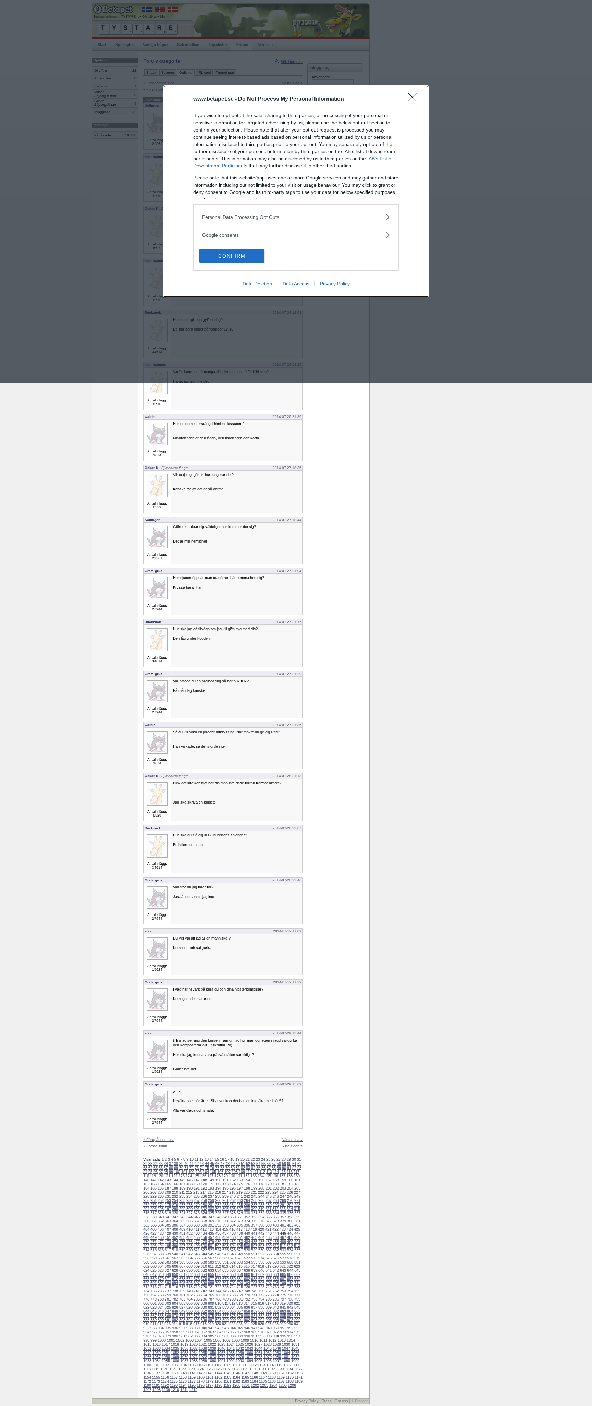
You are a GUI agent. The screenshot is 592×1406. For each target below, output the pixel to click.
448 (146, 1237)
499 (197, 1246)
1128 (235, 1369)
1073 (212, 1357)
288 (261, 1205)
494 (161, 1246)
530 (261, 1250)
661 (254, 1274)
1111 (244, 1365)
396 (247, 1225)
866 (146, 1316)
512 (290, 1246)
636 (233, 1270)
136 (275, 1176)
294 (146, 1209)
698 (204, 1283)
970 (261, 1332)
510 (276, 1246)
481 (225, 1242)
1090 (212, 1361)
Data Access (296, 283)
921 (225, 1324)
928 (275, 1324)
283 (225, 1205)
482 (233, 1242)
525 (225, 1250)
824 (161, 1307)
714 (161, 1287)
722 (218, 1287)
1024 (230, 1344)
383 (153, 1225)
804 (175, 1303)
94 (145, 1172)
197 (240, 1188)
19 (237, 1159)
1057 (221, 1353)
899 (225, 1320)
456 (204, 1237)
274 (161, 1205)
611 (211, 1266)
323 (197, 1213)
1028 (267, 1344)
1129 (244, 1369)
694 (175, 1283)
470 (146, 1242)
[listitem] (296, 217)
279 (197, 1205)
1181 (227, 1381)
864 (290, 1311)
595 (254, 1262)
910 (146, 1324)
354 (261, 1217)
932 (146, 1328)
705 (254, 1283)
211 (182, 1192)
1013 (282, 1340)
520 (189, 1250)
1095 (258, 1361)
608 (189, 1266)
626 (161, 1270)
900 (233, 1320)
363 (168, 1221)
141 (153, 1180)
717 (182, 1287)
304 (218, 1209)
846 (161, 1311)
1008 (236, 1340)
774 (276, 1295)
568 (218, 1258)
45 (212, 1163)
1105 (192, 1365)
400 (276, 1225)
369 (211, 1221)
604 (161, 1266)
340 (161, 1217)
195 (225, 1188)
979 (168, 1336)
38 (176, 1163)
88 (274, 1168)
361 (153, 1221)
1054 (193, 1353)
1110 (236, 1365)
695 (182, 1283)
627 (168, 1270)
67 (166, 1168)
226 (290, 1192)
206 (146, 1192)
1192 (165, 1385)
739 (182, 1291)
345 (197, 1217)
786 (204, 1299)
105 (213, 1172)
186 (161, 1188)
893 (182, 1320)
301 (197, 1209)
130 (232, 1176)
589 (211, 1262)
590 (218, 1262)
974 (290, 1332)
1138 (165, 1373)
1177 (192, 1381)
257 (197, 1200)
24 (263, 1159)
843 (297, 1307)
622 (290, 1266)
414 (218, 1229)
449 (153, 1237)
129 (225, 1176)
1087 (184, 1361)
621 (283, 1266)
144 (175, 1180)
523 (211, 1250)
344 (189, 1217)
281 (211, 1205)
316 (146, 1213)
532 (276, 1250)
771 (254, 1295)
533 (283, 1250)
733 (297, 1287)
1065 (295, 1353)
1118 (147, 1369)
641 (269, 1270)
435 (211, 1233)
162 (146, 1184)
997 (297, 1336)
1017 (166, 1344)
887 (297, 1316)
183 (297, 1184)
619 (268, 1266)
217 (225, 1192)
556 (290, 1254)
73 (197, 1168)
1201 (246, 1385)
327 (225, 1213)
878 (233, 1316)
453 (182, 1237)
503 (225, 1246)
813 (239, 1303)
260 (218, 1200)
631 (197, 1270)
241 (240, 1196)
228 (146, 1196)
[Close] (414, 99)
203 (283, 1188)
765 (211, 1295)
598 (276, 1262)
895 (197, 1320)
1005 (208, 1340)
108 (235, 1172)
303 (211, 1209)
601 (297, 1262)
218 (232, 1192)
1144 (218, 1373)
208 (161, 1192)
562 (175, 1258)
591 (225, 1262)
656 (218, 1274)
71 (186, 1168)
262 (233, 1200)
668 (146, 1279)
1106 (201, 1365)
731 (283, 1287)
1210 (175, 1390)
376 (261, 1221)
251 (153, 1200)
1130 (253, 1369)
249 (297, 1196)
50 (238, 1163)
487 (269, 1242)
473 (168, 1242)
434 (204, 1233)
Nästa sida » (292, 1139)
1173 (156, 1381)
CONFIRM (232, 256)
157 (269, 1180)
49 (233, 1163)
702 (233, 1283)
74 (202, 1168)
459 (225, 1237)
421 (268, 1229)
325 (211, 1213)
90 (284, 1168)
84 (253, 1168)
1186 (272, 1381)
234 (189, 1196)
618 (261, 1266)
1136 (147, 1373)
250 (146, 1200)
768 (233, 1295)
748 (247, 1291)
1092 (230, 1361)
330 (247, 1213)
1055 (203, 1353)
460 (233, 1237)
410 (189, 1229)
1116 (287, 1365)
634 (218, 1270)
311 (268, 1209)
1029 (277, 1344)
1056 (212, 1353)
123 (181, 1176)
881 (254, 1316)
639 (254, 1270)
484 (247, 1242)
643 (283, 1270)
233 (182, 1196)
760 (175, 1295)
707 (269, 1283)
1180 (218, 1381)
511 (283, 1246)
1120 (164, 1369)
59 (284, 1163)
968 (247, 1332)
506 (247, 1246)
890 (161, 1320)
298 (175, 1209)
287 (254, 1205)
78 (222, 1168)
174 (233, 1184)
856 (233, 1311)
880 (247, 1316)
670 (161, 1279)
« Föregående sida (158, 1139)
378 (276, 1221)
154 (247, 1180)
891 (168, 1320)
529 (254, 1250)
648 (161, 1274)
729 (269, 1287)
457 (211, 1237)
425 (297, 1229)
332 (261, 1213)
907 (283, 1320)
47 (222, 1163)
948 (261, 1328)
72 (191, 1168)
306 (233, 1209)
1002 (180, 1340)
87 (269, 1168)
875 (211, 1316)
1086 (175, 1361)
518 (175, 1250)
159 (283, 1180)
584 (175, 1262)
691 (153, 1283)
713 (153, 1287)
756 (146, 1295)
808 (204, 1303)
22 (253, 1159)
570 (233, 1258)
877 (225, 1316)
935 (168, 1328)
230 (161, 1196)
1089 (203, 1361)
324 (204, 1213)
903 (254, 1320)
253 (168, 1200)
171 (211, 1184)
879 (240, 1316)
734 (146, 1291)
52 (248, 1163)
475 (182, 1242)
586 (189, 1262)
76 (212, 1168)
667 (297, 1274)
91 (289, 1168)
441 (254, 1233)
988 (233, 1336)
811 (225, 1303)
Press (327, 1401)
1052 (175, 1353)
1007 (226, 1340)
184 (146, 1188)
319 (168, 1213)
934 (161, 1328)
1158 (183, 1377)
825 (168, 1307)
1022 (212, 1344)
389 (197, 1225)
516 (161, 1250)
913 (167, 1324)
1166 (254, 1377)
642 (276, 1270)
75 (207, 1168)
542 (189, 1254)
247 (283, 1196)
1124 (200, 1369)
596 (261, 1262)
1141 (192, 1373)
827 (182, 1307)
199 (254, 1188)
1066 (147, 1357)
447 (297, 1233)
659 (240, 1274)
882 (261, 1316)
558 (146, 1258)
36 (166, 1163)
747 (240, 1291)
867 (153, 1316)
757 (153, 1295)
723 (225, 1287)
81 (238, 1168)
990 (247, 1336)
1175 (174, 1381)
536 (146, 1254)
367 (197, 1221)
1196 (201, 1385)
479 (211, 1242)
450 (161, 1237)
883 (269, 1316)
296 (161, 1209)
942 (218, 1328)
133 (253, 1176)
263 (240, 1200)
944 (233, 1328)
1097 (277, 1361)
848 (175, 1311)
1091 (221, 1361)
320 (175, 1213)
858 (247, 1311)
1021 (203, 1344)
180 (276, 1184)
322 (189, 1213)
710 (290, 1283)
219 (239, 1192)
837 (254, 1307)
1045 (267, 1348)
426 (146, 1233)
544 (204, 1254)
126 (203, 1176)
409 (182, 1229)
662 (261, 1274)
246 (276, 1196)
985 (211, 1336)
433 (197, 1233)
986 (218, 1336)
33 (150, 1163)
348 (218, 1217)
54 (258, 1163)
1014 (291, 1340)
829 (197, 1307)
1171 (299, 1377)
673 (182, 1279)
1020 (193, 1344)
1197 (209, 1385)
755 (297, 1291)
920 (218, 1324)
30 (294, 1159)
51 (243, 1163)
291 (283, 1205)
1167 (263, 1377)
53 (253, 1163)
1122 (182, 1369)
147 (197, 1180)
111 (255, 1172)
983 (197, 1336)
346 (204, 1217)
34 (155, 1163)
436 (218, 1233)
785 (197, 1299)
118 (146, 1176)
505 (240, 1246)
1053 (184, 1353)
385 (168, 1225)
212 (189, 1192)
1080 (277, 1357)
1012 (272, 1340)
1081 (286, 1357)
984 (204, 1336)
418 (247, 1229)
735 (153, 1291)
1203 (264, 1385)
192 (204, 1188)
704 (247, 1283)
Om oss (341, 1401)
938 (189, 1328)
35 (161, 1163)
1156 (165, 1377)
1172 (147, 1381)
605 (168, 1266)
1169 (281, 1377)
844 (146, 1311)
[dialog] (296, 191)
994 (276, 1336)
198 (247, 1188)
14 (212, 1159)
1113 (261, 1365)
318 (161, 1213)
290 (276, 1205)
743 (211, 1291)
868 (161, 1316)
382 (146, 1225)
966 (233, 1332)
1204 (273, 1385)
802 (161, 1303)
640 (261, 1270)
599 (283, 1262)
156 (261, 1180)
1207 (147, 1390)
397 (254, 1225)
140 (146, 1180)
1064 (286, 1353)
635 (225, 1270)
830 (204, 1307)
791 (240, 1299)
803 (168, 1303)
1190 (147, 1385)
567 (211, 1258)
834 (233, 1307)
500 (204, 1246)
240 (233, 1196)
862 (276, 1311)
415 (225, 1229)
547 (225, 1254)
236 (204, 1196)
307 (240, 1209)
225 (283, 1192)
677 (211, 1279)
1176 (183, 1381)
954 (146, 1332)
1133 (280, 1369)
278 (189, 1205)
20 (243, 1159)
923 (239, 1324)
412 (203, 1229)
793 (254, 1299)
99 (171, 1172)
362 (161, 1221)
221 (254, 1192)
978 (161, 1336)
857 (240, 1311)
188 (175, 1188)
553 (269, 1254)
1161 (209, 1377)
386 (175, 1225)
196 (233, 1188)
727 (254, 1287)
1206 (292, 1385)
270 (290, 1200)
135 (268, 1176)
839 (269, 1307)
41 (191, 1163)
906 (276, 1320)
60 (289, 1163)
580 (146, 1262)
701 (225, 1283)
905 (269, 1320)
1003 (189, 1340)
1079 (267, 1357)
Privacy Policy (335, 283)
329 (240, 1213)
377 (269, 1221)
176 (247, 1184)
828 (189, 1307)
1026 (249, 1344)
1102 (165, 1365)
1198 (218, 1385)
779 (153, 1299)
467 (283, 1237)
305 (225, 1209)
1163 (227, 1377)
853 (211, 1311)
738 (175, 1291)
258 (204, 1200)
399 (269, 1225)
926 (261, 1324)
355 (269, 1217)
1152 (290, 1373)
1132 (271, 1369)
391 (211, 1225)
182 (290, 1184)
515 (153, 1250)
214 (203, 1192)
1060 (249, 1353)
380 (290, 1221)
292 (290, 1205)
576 (276, 1258)
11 (196, 1159)
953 (297, 1328)
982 (189, 1336)
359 (297, 1217)
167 (182, 1184)
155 (254, 1180)
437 (225, 1233)
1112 (253, 1365)
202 (276, 1188)
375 (254, 1221)
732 (290, 1287)
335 (283, 1213)
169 (197, 1184)
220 (247, 1192)
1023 (221, 1344)
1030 (286, 1344)
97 (161, 1172)
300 (189, 1209)
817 (268, 1303)
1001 (171, 1340)
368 (204, 1221)
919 (211, 1324)
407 (168, 1229)
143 (168, 1180)
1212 (193, 1390)
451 (168, 1237)
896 (204, 1320)
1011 (263, 1340)
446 (290, 1233)
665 (283, 1274)
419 (254, 1229)
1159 (192, 1377)
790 (233, 1299)
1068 (166, 1357)
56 (269, 1163)
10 (191, 1159)
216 (218, 1192)
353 (254, 1217)
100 (177, 1172)
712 (146, 1287)
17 (227, 1159)
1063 (277, 1353)
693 (168, 1283)
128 (217, 1176)
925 (254, 1324)
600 (290, 1262)
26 (273, 1159)
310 (261, 1209)
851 (197, 1311)
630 (189, 1270)
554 (276, 1254)
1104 (183, 1365)
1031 (295, 1344)
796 (276, 1299)
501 (211, 1246)
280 (204, 1205)
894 (189, 1320)
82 (243, 1168)
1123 (191, 1369)
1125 (209, 1369)
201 (269, 1188)
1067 (156, 1357)
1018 (175, 1344)
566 (204, 1258)
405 (153, 1229)
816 (261, 1303)
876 (218, 1316)
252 (161, 1200)
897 (211, 1320)
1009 (245, 1340)
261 (225, 1200)
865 (297, 1311)
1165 (245, 1377)
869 (168, 1316)
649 (168, 1274)
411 (196, 1229)
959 (182, 1332)
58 (279, 1163)
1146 (236, 1373)
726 (247, 1287)
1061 (258, 1353)
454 (189, 1237)
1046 (277, 1348)
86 (263, 1168)
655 (211, 1274)
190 (189, 1188)
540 (175, 1254)
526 (233, 1250)
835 (240, 1307)
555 (283, 1254)
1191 (156, 1385)
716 (175, 1287)
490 (290, 1242)
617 (254, 1266)
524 (218, 1250)
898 (218, 1320)
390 (204, 1225)
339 (153, 1217)
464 (261, 1237)
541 (182, 1254)
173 (225, 1184)
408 (175, 1229)
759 (168, 1295)
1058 (230, 1353)
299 (182, 1209)
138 (289, 1176)
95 (150, 1172)
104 (206, 1172)
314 (290, 1209)
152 (233, 1180)
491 (297, 1242)
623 (297, 1266)
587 (197, 1262)
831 (211, 1307)
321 (182, 1213)
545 (211, 1254)
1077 (249, 1357)
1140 (183, 1373)
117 (296, 1172)
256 (189, 1200)
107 (227, 1172)
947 (254, 1328)
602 (146, 1266)
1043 (249, 1348)
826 (175, 1307)
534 (290, 1250)
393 (225, 1225)
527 (240, 1250)
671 (168, 1279)
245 (269, 1196)
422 (275, 1229)
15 (217, 1159)
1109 (227, 1365)
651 (182, 1274)
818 (275, 1303)
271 (297, 1200)
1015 (147, 1344)
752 (276, 1291)
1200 (236, 1385)
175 (240, 1184)
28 (284, 1159)
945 (240, 1328)
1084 (156, 1361)
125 (196, 1176)
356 (276, 1217)
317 (153, 1213)
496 (175, 1246)
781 (168, 1299)
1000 (162, 1340)
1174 (165, 1381)
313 (283, 1209)
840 (276, 1307)
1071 (193, 1357)
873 (197, 1316)
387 (182, 1225)
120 (160, 1176)
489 (283, 1242)
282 (218, 1205)
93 (299, 1168)
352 (247, 1217)
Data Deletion (257, 283)
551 (254, 1254)
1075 (230, 1357)
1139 (174, 1373)
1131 (262, 1369)
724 (233, 1287)
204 (290, 1188)
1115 (278, 1365)
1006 (217, 1340)
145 (182, 1180)
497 (182, 1246)
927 (268, 1324)
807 (197, 1303)
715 (168, 1287)
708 (276, 1283)
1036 (184, 1348)
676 (204, 1279)
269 (283, 1200)
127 (210, 1176)
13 (207, 1159)
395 (240, 1225)
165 (168, 1184)
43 (202, 1163)
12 (201, 1159)
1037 (193, 1348)
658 (233, 1274)
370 (218, 1221)
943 (225, 1328)
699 (211, 1283)
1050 (156, 1353)
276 (175, 1205)
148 (204, 1180)
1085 (166, 1361)
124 (189, 1176)
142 (161, 1180)
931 (297, 1324)
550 (247, 1254)
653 (197, 1274)
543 (197, 1254)
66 (161, 1168)
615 (239, 1266)
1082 (295, 1357)
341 (168, 1217)
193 (211, 1188)
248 (290, 1196)
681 (240, 1279)
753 (283, 1291)
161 (297, 1180)
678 (218, 1279)
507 (254, 1246)
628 (175, 1270)
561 (168, 1258)
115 (283, 1172)
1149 (263, 1373)
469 (297, 1237)
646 (146, 1274)
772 (261, 1295)
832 (218, 1307)
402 (290, 1225)
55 (263, 1163)
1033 (156, 1348)
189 (182, 1188)
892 (175, 1320)
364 (175, 1221)
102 (191, 1172)
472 (161, 1242)
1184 (254, 1381)
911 (153, 1324)
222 (261, 1192)
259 (211, 1200)
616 (247, 1266)
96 (155, 1172)
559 (153, 1258)
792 (247, 1299)
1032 (147, 1348)
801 (153, 1303)
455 (197, 1237)
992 (261, 1336)
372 (233, 1221)
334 (276, 1213)
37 (171, 1163)
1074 (221, 1357)
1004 (199, 1340)
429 (168, 1233)
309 (254, 1209)
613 (225, 1266)
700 (218, 1283)
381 (297, 1221)
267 (269, 1200)
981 (182, 1336)
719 (197, 1287)
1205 (283, 1385)
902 (247, 1320)
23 (258, 1159)
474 (175, 1242)
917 (196, 1324)
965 (225, 1332)
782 (175, 1299)
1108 (218, 1365)
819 (283, 1303)
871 (182, 1316)
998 (146, 1340)
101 (184, 1172)
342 (175, 1217)
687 (283, 1279)
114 (276, 1172)
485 (254, 1242)
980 (175, 1336)
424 (290, 1229)
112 (262, 1172)
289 (269, 1205)
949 (269, 1328)
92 (294, 1168)
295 (153, 1209)
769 (240, 1295)
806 (189, 1303)
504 (233, 1246)
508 (261, 1246)
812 (232, 1303)
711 (297, 1283)
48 (227, 1163)
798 (290, 1299)
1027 (258, 1344)
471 (153, 1242)
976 (146, 1336)
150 (218, 1180)
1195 (192, 1385)
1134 (289, 1369)
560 (161, 1258)
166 (175, 1184)
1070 (184, 1357)
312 (275, 1209)
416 (232, 1229)
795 (269, 1299)
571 (240, 1258)
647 (153, 1274)
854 (218, 1311)
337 (297, 1213)
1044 (258, 1348)
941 (211, 1328)
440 (247, 1233)
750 (261, 1291)
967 (240, 1332)
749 (254, 1291)
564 (189, 1258)
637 (240, 1270)
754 (290, 1291)
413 (211, 1229)
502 (218, 1246)
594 (247, 1262)
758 (161, 1295)
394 (233, 1225)
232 (175, 1196)
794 (261, 1299)
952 (290, 1328)
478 (204, 1242)
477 (197, 1242)
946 (247, 1328)
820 (290, 1303)
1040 (221, 1348)
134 (261, 1176)
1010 (254, 1340)
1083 (147, 1361)
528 (247, 1250)
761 (182, 1295)
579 (297, 1258)
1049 (147, 1353)
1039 (212, 1348)
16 (222, 1159)
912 (160, 1324)
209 (168, 1192)
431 (182, 1233)
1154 (147, 1377)
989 (240, 1336)
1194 (183, 1385)
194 (218, 1188)
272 (146, 1205)
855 (225, 1311)
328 (233, 1213)
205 (297, 1188)
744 (218, 1291)
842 (290, 1307)
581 (153, 1262)
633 (211, 1270)
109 (242, 1172)
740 (189, 1291)
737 (168, 1291)
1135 (298, 1369)
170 (204, 1184)
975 (297, 1332)
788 (218, 1299)
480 (218, 1242)
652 (189, 1274)
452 (175, 1237)
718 (189, 1287)
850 (189, 1311)
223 (268, 1192)
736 (161, 1291)
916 (189, 1324)
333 (269, 1213)
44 (207, 1163)
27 (278, 1159)
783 (182, 1299)
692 (161, 1283)
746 (233, 1291)
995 (283, 1336)
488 (276, 1242)
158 (276, 1180)
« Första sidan (155, 1146)
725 (240, 1287)
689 (297, 1279)
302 (204, 1209)
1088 (193, 1361)
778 (146, 1299)
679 (225, 1279)
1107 (209, 1365)
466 (276, 1237)
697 (197, 1283)
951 (283, 1328)
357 (283, 1217)
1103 (174, 1365)
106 (220, 1172)
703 (240, 1283)
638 (247, 1270)
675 (197, 1279)
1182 (236, 1381)
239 (225, 1196)
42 (197, 1163)
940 (204, 1328)
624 (146, 1270)
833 (225, 1307)
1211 (184, 1390)
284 (233, 1205)
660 (247, 1274)
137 (282, 1176)
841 (283, 1307)
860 (261, 1311)
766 (218, 1295)
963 (211, 1332)
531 (269, 1250)
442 (261, 1233)
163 (153, 1184)
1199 (227, 1385)
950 (276, 1328)
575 (269, 1258)
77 (217, 1168)
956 (161, 1332)
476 (189, 1242)
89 (279, 1168)
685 (269, 1279)
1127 (227, 1369)
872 (189, 1316)
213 (196, 1192)
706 (261, 1283)
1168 (272, 1377)
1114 (270, 1365)
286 (247, 1205)
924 (247, 1324)
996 (290, 1336)
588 (204, 1262)
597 (269, 1262)
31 (299, 1159)
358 (290, 1217)
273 (153, 1205)
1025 (240, 1344)
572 (247, 1258)
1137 (156, 1373)
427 (153, 1233)
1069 (175, 1357)
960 (189, 1332)
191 (197, 1188)
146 (189, 1180)
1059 (240, 1353)
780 (161, 1299)
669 (153, 1279)
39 (181, 1163)
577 (283, 1258)
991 (254, 1336)
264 (247, 1200)
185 (153, 1188)
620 (275, 1266)
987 (225, 1336)
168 (189, 1184)
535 (297, 1250)
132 (246, 1176)
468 (290, 1237)
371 (225, 1221)
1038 (203, 1348)
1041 (230, 1348)
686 (276, 1279)
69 (176, 1168)
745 (225, 1291)
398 (261, 1225)
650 (175, 1274)
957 (168, 1332)
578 (290, 1258)
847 (168, 1311)
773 (269, 1295)
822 (146, 1307)
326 (218, 1213)
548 (233, 1254)
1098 (286, 1361)
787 (211, 1299)
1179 (209, 1381)
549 (240, 1254)
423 (283, 1229)
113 (269, 1172)
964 (218, 1332)
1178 (201, 1381)
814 (247, 1303)
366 (189, 1221)
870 (175, 1316)
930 (290, 1324)
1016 (156, 1344)
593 (240, 1262)
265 (254, 1200)
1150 (272, 1373)
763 (197, 1295)
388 (189, 1225)
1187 (281, 1381)
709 (283, 1283)
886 (290, 1316)
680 (233, 1279)
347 (211, 1217)
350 (233, 1217)
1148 (254, 1373)
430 (175, 1233)
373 (240, 1221)
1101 (156, 1365)
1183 (245, 1381)
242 (247, 1196)
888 (146, 1320)
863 (283, 1311)
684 (261, 1279)
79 (227, 1168)
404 (146, 1229)
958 (175, 1332)
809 (211, 1303)
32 (145, 1163)
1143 (209, 1373)
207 (153, 1192)
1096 (267, 1361)
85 (258, 1168)
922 (232, 1324)
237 (211, 1196)
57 (274, 1163)
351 (240, 1217)
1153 (299, 1373)
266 (261, 1200)
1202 (255, 1385)
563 (182, 1258)
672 (175, 1279)
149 (211, 1180)
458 (218, 1237)
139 (297, 1176)
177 (254, 1184)
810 (218, 1303)
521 (197, 1250)
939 (197, 1328)
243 (254, 1196)
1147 (245, 1373)
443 (269, 1233)
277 (182, 1205)
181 (283, 1184)
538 (161, 1254)
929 (283, 1324)
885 (283, 1316)
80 (233, 1168)
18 (232, 1159)
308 (247, 1209)
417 (239, 1229)
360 (146, 1221)
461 (240, 1237)
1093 (240, 1361)
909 (297, 1320)
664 (276, 1274)
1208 (156, 1390)
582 (161, 1262)
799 (297, 1299)
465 (269, 1237)
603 (153, 1266)
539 (168, 1254)
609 (197, 1266)
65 (155, 1168)
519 (182, 1250)
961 (197, 1332)
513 (297, 1246)
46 (217, 1163)
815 (254, 1303)
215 (211, 1192)
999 (153, 1340)
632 (204, 1270)
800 (146, 1303)
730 (276, 1287)
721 (211, 1287)
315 (297, 1209)
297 (168, 1209)
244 (261, 1196)
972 (276, 1332)
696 (189, 1283)
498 (189, 1246)
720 (204, 1287)
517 (168, 1250)
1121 (173, 1369)
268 (276, 1200)
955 (153, 1332)
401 (283, 1225)
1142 (201, 1373)
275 (168, 1205)
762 (189, 1295)
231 (168, 1196)
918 (203, 1324)
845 (153, 1311)
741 (197, 1291)
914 (175, 1324)
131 (239, 1176)
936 (175, 1328)
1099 (295, 1361)
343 (182, 1217)
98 (166, 1172)
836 (247, 1307)
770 (247, 1295)
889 (153, 1320)
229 (153, 1196)
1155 (156, 1377)
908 (290, 1320)
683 (254, 1279)
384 (161, 1225)
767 (225, 1295)
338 (146, 1217)
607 (182, 1266)
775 (283, 1295)
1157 (174, 1377)
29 (289, 1159)
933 (153, 1328)
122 (174, 1176)
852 (204, 1311)
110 (249, 1172)
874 (204, 1316)
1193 (174, 1385)
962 (204, 1332)
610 (204, 1266)
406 (161, 1229)
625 (153, 1270)
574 (261, 1258)
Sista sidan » (292, 1146)
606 (175, 1266)
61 (294, 1163)
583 (168, 1262)
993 (269, 1336)
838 (261, 1307)
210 (175, 1192)
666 (290, 1274)
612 (218, 1266)
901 (240, 1320)
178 (261, 1184)
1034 (166, 1348)
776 (290, 1295)
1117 (295, 1365)
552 (261, 1254)
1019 (184, 1344)
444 (276, 1233)
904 (261, 1320)
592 (233, 1262)
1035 (175, 1348)
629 (182, 1270)
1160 (201, 1377)
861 (269, 1311)
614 (232, 1266)
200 (261, 1188)
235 (197, 1196)
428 (161, 1233)
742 (204, 1291)
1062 (267, 1353)
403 (297, 1225)
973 (283, 1332)
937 (182, 1328)
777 (297, 1295)
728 (261, 1287)
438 (233, 1233)
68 (171, 1168)
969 (254, 1332)
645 (297, 1270)
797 (283, 1299)
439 (240, 1233)
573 (254, 1258)
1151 (281, 1373)
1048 (295, 1348)
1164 (236, 1377)
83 (248, 1168)
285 (240, 1205)
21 (248, 1159)
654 (204, 1274)
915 (182, 1324)
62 (299, 1163)
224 (275, 1192)
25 (268, 1159)
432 (189, 1233)
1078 (258, 1357)
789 (225, 1299)
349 (225, 1217)
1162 (218, 1377)
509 (269, 1246)
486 (261, 1242)
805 (182, 1303)
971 (269, 1332)
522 (204, 1250)
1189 (299, 1381)
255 (182, 1200)
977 (153, 1336)
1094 (249, 1361)
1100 (147, 1365)
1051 (166, 1353)
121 (167, 1176)
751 (269, 1291)
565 (197, 1258)
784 (189, 1299)
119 (153, 1176)
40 (186, 1163)
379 (283, 1221)
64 (150, 1168)
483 (240, 1242)
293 (297, 1205)
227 (297, 1192)
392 (218, 1225)
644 (290, 1270)
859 (254, 1311)
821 (297, 1303)
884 (276, 1316)
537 (153, 1254)
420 (261, 1229)
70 (181, 1168)
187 (168, 1188)
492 (146, 1246)
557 (297, 1254)
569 (225, 1258)
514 (146, 1250)
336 (290, 1213)
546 (218, 1254)
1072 (203, 1357)
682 (247, 1279)
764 (204, 1295)
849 (182, 1311)
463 (254, 1237)
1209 (166, 1390)
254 (175, 1200)
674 (189, 1279)
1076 (240, 1357)
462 (247, 1237)
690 (146, 1283)
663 (269, 1274)
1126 (218, 1369)
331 (254, 1213)
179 (269, 1184)
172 (218, 1184)
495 (168, 1246)
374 (247, 1221)
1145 (227, 1373)
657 (225, 1274)
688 (290, 1279)
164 (161, 1184)
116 (290, 1172)
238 (218, 1196)
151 (225, 1180)
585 (182, 1262)
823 (153, 1307)
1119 (155, 1369)
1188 (290, 1381)
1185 (263, 1381)
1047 (286, 1348)
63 (145, 1168)
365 (182, 1221)
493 (153, 1246)
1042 (240, 1348)
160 (290, 1180)
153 (240, 1180)
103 (199, 1172)
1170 (290, 1377)
